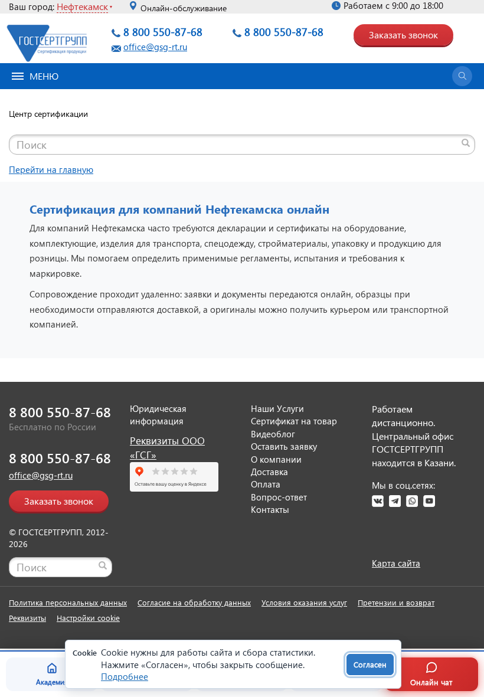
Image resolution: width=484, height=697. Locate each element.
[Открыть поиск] (462, 76)
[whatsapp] (412, 501)
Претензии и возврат (396, 602)
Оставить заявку (284, 446)
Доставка (269, 471)
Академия (52, 682)
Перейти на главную (51, 169)
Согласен (370, 664)
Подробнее (124, 676)
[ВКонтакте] (378, 501)
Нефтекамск (82, 6)
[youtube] (429, 501)
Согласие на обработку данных (194, 602)
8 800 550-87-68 (162, 31)
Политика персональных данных (68, 602)
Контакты (270, 509)
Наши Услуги (277, 408)
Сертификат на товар (294, 421)
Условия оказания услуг (304, 602)
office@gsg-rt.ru (155, 47)
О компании (276, 459)
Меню (44, 76)
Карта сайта (396, 563)
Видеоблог (273, 434)
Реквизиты (27, 618)
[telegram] (395, 501)
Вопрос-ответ (279, 497)
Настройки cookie (88, 618)
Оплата (265, 484)
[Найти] (465, 143)
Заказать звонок (403, 34)
